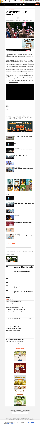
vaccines (20, 118)
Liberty (16, 20)
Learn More (28, 422)
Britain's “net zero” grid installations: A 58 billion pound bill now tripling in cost (14, 326)
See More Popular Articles (20, 348)
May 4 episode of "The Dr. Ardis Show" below (13, 82)
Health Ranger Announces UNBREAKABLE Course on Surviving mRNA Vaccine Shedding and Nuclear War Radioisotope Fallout (24, 275)
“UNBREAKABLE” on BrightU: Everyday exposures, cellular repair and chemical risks (15, 337)
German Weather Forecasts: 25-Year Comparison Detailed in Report (13, 301)
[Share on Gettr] (18, 18)
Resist (17, 20)
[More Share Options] (20, 18)
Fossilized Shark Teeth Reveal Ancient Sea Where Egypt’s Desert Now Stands (14, 330)
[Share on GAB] (13, 18)
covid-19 (13, 116)
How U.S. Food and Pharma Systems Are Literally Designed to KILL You (14, 303)
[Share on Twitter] (10, 18)
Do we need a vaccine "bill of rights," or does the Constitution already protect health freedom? (20, 64)
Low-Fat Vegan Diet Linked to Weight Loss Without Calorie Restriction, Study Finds (15, 311)
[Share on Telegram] (11, 18)
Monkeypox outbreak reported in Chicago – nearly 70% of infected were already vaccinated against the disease (23, 222)
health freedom (13, 20)
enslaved (17, 116)
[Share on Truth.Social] (16, 18)
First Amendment (8, 20)
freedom (11, 20)
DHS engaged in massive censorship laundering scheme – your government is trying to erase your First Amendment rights (24, 137)
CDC (10, 116)
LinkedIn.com (7, 109)
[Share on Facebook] (8, 18)
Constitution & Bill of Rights (11, 9)
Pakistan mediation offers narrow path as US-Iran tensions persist (13, 316)
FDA (19, 116)
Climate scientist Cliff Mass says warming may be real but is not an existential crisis (15, 339)
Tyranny (27, 20)
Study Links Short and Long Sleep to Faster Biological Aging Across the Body (14, 343)
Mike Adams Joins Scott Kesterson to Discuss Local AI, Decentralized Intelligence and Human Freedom (22, 272)
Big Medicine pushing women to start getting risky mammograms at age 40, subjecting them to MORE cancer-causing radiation (23, 235)
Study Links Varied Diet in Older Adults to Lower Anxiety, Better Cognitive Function (15, 341)
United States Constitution (9, 118)
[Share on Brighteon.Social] (6, 18)
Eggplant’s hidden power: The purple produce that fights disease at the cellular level (15, 309)
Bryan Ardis (7, 116)
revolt (19, 20)
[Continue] (27, 413)
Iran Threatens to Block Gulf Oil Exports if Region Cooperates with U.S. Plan (14, 307)
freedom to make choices (8, 78)
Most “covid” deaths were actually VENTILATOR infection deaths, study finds (23, 168)
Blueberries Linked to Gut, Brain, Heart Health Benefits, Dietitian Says (13, 328)
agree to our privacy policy (10, 423)
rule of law (21, 20)
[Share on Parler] (15, 18)
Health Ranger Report (9, 264)
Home (6, 9)
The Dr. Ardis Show (24, 20)
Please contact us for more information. (10, 254)
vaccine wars (15, 118)
